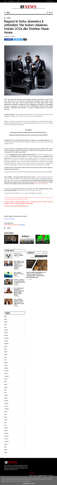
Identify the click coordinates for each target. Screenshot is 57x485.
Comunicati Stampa (42, 475)
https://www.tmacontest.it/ (41, 183)
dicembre (6, 335)
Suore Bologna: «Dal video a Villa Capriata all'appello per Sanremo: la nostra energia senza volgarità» (19, 264)
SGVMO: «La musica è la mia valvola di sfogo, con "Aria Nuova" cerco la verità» (19, 281)
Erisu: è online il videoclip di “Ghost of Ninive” (19, 274)
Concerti (9, 18)
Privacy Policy (11, 1)
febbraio (6, 330)
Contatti (18, 1)
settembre (6, 343)
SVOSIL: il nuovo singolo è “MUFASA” (18, 254)
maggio (5, 321)
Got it (33, 483)
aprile (5, 324)
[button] (8, 12)
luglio (5, 316)
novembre (6, 338)
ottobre (6, 340)
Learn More (26, 483)
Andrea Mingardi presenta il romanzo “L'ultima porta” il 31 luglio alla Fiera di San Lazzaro (19, 302)
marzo (5, 327)
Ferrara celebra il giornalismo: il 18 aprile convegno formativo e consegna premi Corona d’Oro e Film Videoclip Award (35, 274)
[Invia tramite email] (25, 39)
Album (30, 475)
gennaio (6, 332)
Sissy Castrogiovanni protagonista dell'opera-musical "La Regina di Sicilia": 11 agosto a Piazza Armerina (19, 291)
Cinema (34, 475)
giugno (5, 319)
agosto (5, 346)
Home (5, 1)
